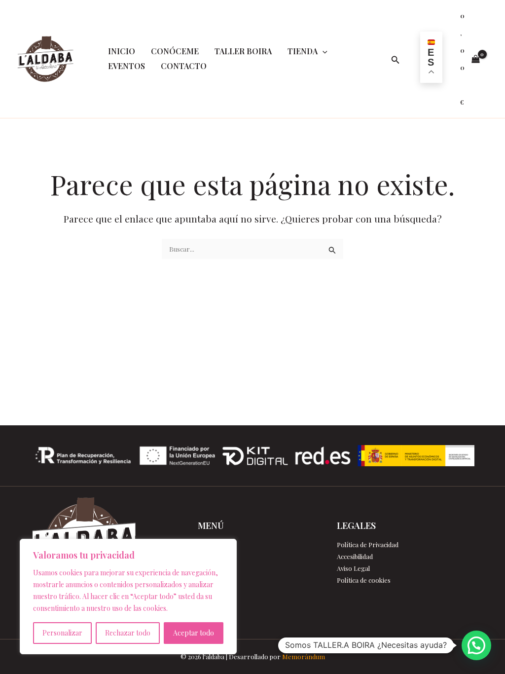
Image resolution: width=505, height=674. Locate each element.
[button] (322, 51)
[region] (128, 596)
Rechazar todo (127, 632)
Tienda (303, 51)
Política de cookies (364, 580)
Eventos (126, 66)
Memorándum (303, 656)
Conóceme (175, 51)
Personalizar (62, 632)
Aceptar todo (193, 632)
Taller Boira (243, 51)
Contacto (184, 66)
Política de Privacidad (367, 544)
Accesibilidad (355, 556)
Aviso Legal (353, 568)
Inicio (121, 51)
